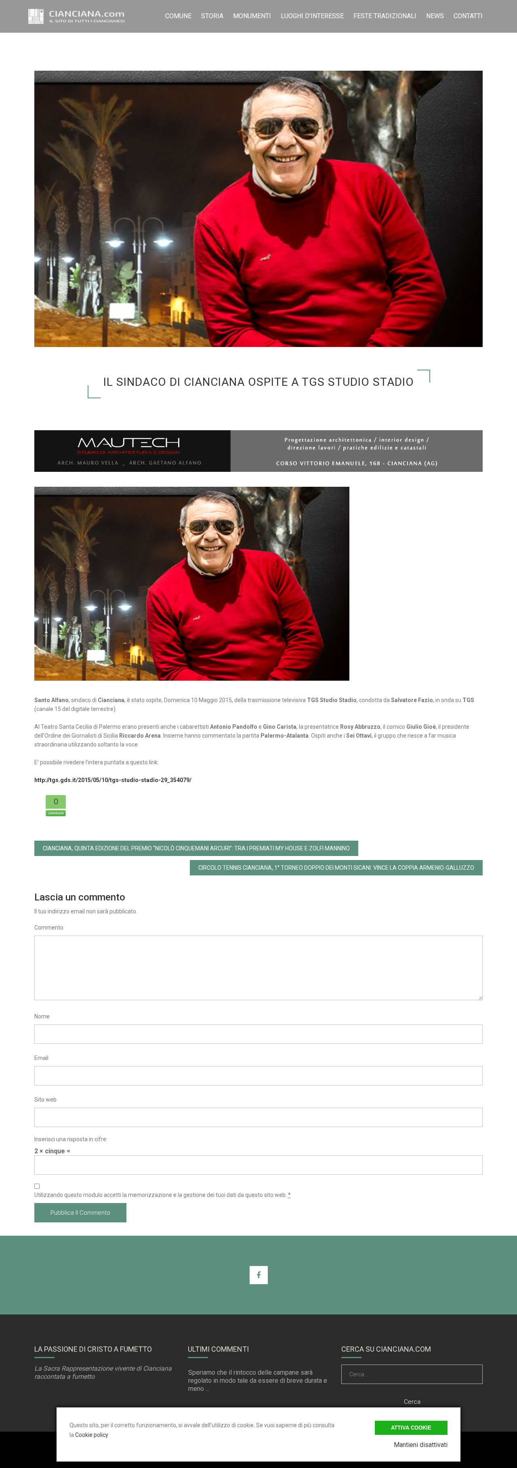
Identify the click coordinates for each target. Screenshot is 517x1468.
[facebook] (259, 1275)
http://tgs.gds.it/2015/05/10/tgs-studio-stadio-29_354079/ (112, 780)
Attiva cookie (411, 1428)
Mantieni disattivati (421, 1445)
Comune (178, 16)
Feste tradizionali (384, 16)
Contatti (468, 16)
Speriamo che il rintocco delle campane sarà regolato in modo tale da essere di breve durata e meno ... (257, 1380)
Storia (212, 16)
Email (41, 1058)
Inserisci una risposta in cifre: (70, 1139)
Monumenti (252, 16)
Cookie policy (91, 1435)
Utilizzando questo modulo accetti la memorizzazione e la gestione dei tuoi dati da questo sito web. (162, 1195)
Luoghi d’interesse (312, 16)
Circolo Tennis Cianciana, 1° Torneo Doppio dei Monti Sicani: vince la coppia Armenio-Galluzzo (336, 867)
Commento (48, 927)
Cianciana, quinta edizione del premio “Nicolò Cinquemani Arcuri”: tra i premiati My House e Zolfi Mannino (196, 848)
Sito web (45, 1099)
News (435, 16)
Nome (42, 1016)
